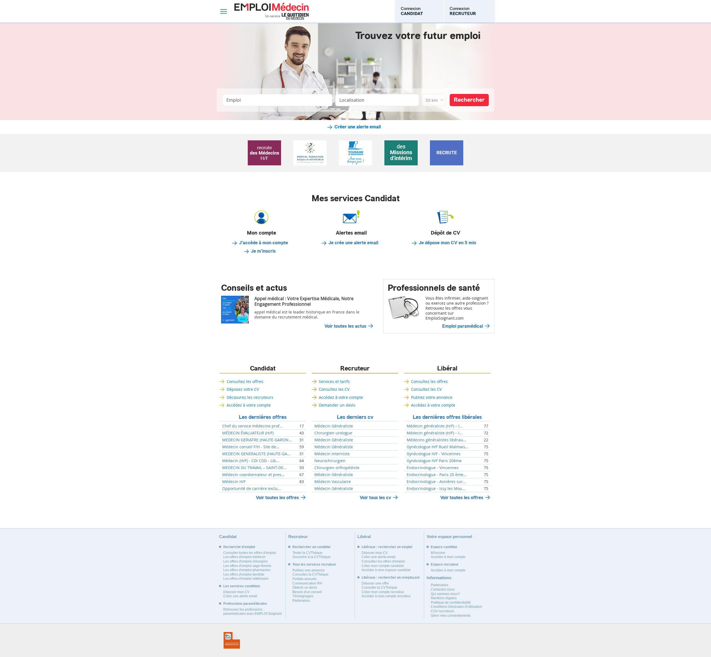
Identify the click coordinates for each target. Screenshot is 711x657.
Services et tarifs (334, 381)
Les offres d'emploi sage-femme (247, 566)
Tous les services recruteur (314, 564)
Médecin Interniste (332, 453)
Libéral (447, 368)
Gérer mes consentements (450, 616)
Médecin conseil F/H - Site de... (250, 446)
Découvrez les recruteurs (250, 397)
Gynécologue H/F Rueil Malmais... (438, 446)
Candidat (263, 368)
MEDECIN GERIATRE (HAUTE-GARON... (257, 439)
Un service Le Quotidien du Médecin (287, 16)
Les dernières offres (263, 417)
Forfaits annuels (304, 579)
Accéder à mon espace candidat (386, 570)
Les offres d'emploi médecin (244, 557)
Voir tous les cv (375, 497)
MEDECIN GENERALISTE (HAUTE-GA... (256, 453)
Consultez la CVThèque (310, 574)
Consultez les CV (334, 389)
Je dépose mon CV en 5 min (447, 243)
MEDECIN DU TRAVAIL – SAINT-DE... (254, 467)
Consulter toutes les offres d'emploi (249, 553)
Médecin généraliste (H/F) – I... (435, 426)
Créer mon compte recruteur (383, 592)
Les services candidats (241, 586)
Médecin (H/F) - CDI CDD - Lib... (250, 460)
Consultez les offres (245, 381)
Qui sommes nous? (445, 594)
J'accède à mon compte (263, 243)
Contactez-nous (443, 589)
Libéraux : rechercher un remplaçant (391, 577)
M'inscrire (438, 553)
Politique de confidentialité (451, 602)
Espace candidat (444, 547)
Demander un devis (337, 405)
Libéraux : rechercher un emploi (387, 547)
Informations (439, 577)
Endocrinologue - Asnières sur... (436, 481)
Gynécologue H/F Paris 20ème (434, 460)
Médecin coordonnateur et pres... (253, 474)
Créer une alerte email (357, 127)
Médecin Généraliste (333, 426)
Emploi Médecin (271, 11)
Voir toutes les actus (345, 326)
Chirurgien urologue (333, 432)
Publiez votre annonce (431, 397)
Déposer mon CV (236, 592)
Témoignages (302, 596)
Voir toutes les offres (277, 497)
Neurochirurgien (330, 460)
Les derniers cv (355, 417)
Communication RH (307, 583)
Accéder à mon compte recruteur (386, 596)
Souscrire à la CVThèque (311, 557)
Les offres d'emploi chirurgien (245, 561)
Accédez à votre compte (249, 405)
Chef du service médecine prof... (252, 426)
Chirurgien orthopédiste (336, 467)
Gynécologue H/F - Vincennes (433, 453)
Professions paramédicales (245, 604)
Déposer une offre (375, 583)
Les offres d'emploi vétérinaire (246, 579)
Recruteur (355, 368)
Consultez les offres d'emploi (383, 561)
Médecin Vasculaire (332, 481)
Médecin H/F (234, 481)
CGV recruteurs (442, 611)
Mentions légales (444, 598)
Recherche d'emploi (239, 547)
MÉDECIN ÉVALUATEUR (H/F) (248, 432)
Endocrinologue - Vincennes (433, 467)
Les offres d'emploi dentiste (243, 574)
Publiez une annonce (308, 570)
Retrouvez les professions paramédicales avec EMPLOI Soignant (252, 612)
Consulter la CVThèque (379, 587)
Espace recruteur (445, 564)
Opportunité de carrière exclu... (251, 488)
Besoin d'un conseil (307, 592)
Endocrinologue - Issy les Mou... (436, 488)
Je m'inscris (263, 251)
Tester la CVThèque (307, 553)
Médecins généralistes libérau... (436, 439)
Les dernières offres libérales (447, 417)
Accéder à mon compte (448, 557)
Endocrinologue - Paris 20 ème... (437, 474)
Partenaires (301, 601)
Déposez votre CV (243, 389)
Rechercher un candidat (311, 547)
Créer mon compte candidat (383, 566)
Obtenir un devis (304, 587)
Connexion (412, 11)
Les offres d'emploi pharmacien (247, 570)
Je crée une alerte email (353, 243)
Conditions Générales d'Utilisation (456, 607)
